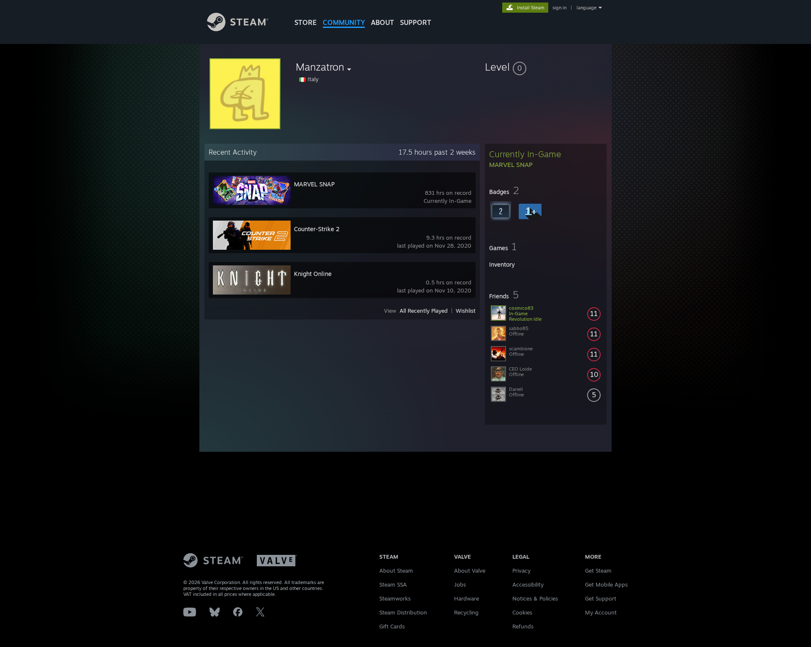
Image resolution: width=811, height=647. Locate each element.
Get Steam (598, 570)
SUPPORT (415, 22)
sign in (559, 8)
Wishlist (466, 310)
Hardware (466, 598)
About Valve (469, 570)
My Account (601, 612)
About (382, 22)
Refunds (522, 626)
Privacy (521, 570)
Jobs (460, 584)
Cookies (522, 612)
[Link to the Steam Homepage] (237, 29)
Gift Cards (392, 626)
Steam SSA (393, 584)
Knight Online (313, 273)
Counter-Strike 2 (317, 228)
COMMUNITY (344, 22)
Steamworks (395, 598)
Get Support (600, 598)
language (586, 8)
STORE (305, 22)
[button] (546, 66)
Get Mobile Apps (606, 584)
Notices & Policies (535, 598)
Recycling (466, 612)
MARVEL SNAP (314, 184)
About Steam (396, 570)
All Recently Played (424, 310)
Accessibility (528, 584)
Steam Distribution (403, 612)
